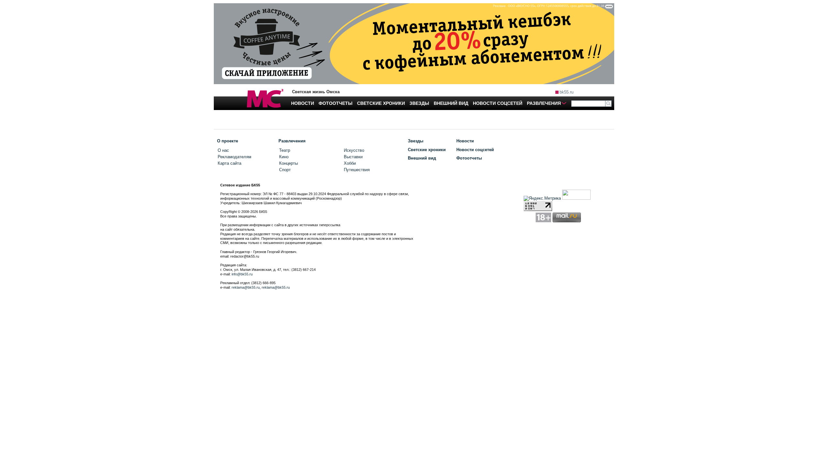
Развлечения (292, 141)
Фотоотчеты (469, 158)
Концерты (288, 163)
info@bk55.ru (242, 274)
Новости (465, 141)
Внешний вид (422, 158)
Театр (284, 150)
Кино (284, 156)
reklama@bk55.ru (246, 287)
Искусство (354, 150)
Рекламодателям (234, 156)
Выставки (353, 156)
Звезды (415, 141)
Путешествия (357, 169)
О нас (223, 150)
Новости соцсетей (475, 149)
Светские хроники (427, 149)
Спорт (285, 169)
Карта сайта (229, 163)
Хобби (350, 163)
